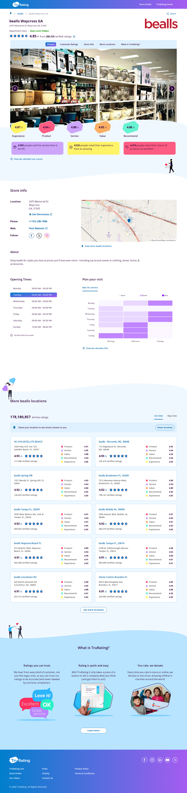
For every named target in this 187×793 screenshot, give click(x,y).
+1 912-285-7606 (38, 221)
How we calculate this (97, 348)
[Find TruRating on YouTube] (167, 760)
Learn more (94, 730)
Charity (45, 773)
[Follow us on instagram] (48, 235)
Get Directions (40, 214)
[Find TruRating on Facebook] (144, 760)
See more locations (93, 609)
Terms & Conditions (85, 773)
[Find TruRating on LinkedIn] (159, 760)
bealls (20, 13)
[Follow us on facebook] (33, 235)
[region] (93, 89)
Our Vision (14, 778)
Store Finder (145, 4)
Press (44, 768)
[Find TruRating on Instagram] (152, 760)
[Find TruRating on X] (175, 760)
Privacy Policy (82, 768)
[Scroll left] (15, 89)
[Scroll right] (172, 89)
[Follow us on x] (40, 235)
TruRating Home (164, 4)
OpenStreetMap (158, 240)
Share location (165, 427)
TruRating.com (16, 768)
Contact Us (47, 778)
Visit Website (36, 228)
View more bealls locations (98, 246)
